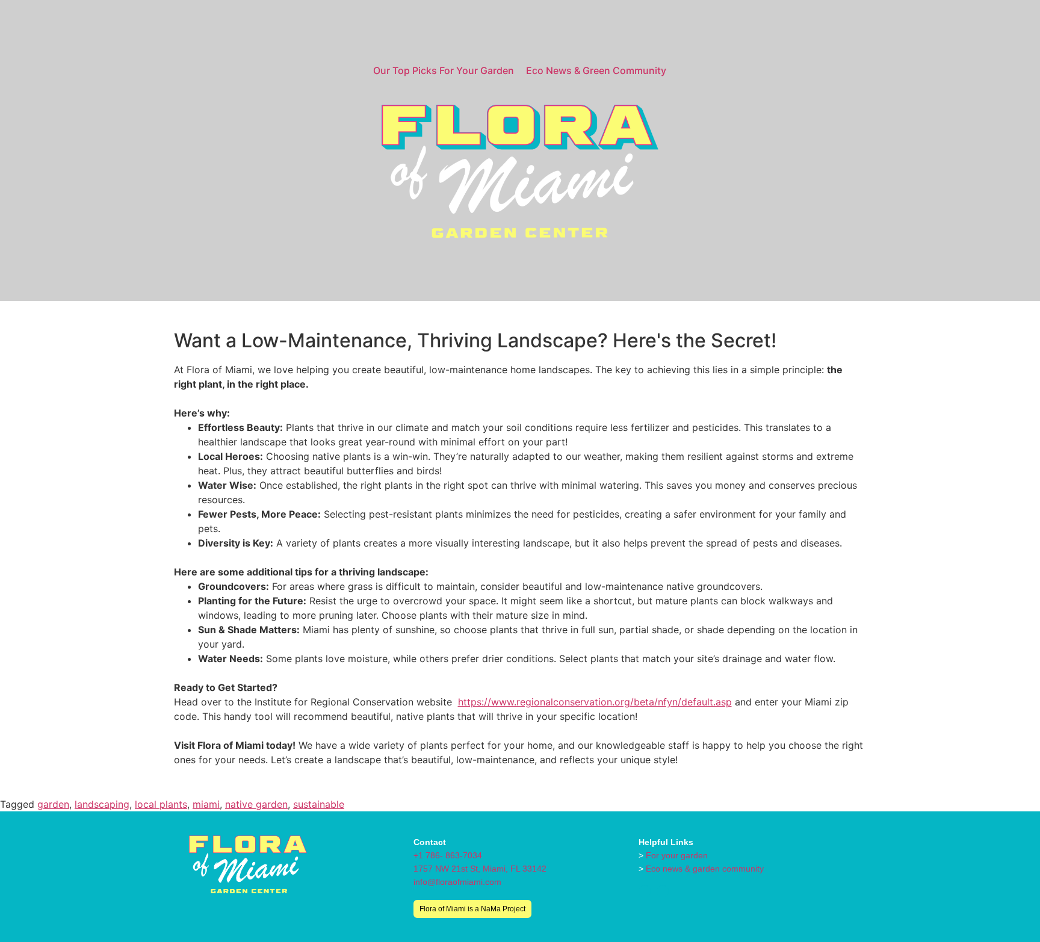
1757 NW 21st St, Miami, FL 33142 (479, 868)
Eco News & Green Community (596, 70)
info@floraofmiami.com (457, 882)
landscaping (102, 804)
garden (53, 804)
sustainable (318, 804)
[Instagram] (645, 891)
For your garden (677, 855)
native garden (256, 804)
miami (206, 804)
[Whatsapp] (663, 891)
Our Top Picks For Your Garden (443, 70)
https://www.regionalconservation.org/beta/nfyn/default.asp (595, 702)
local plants (161, 804)
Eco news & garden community (705, 868)
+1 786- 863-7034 (447, 855)
